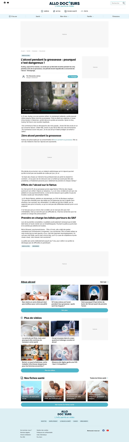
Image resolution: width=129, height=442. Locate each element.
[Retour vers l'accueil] (64, 4)
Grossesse (34, 51)
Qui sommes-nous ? (26, 430)
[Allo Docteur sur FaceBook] (5, 3)
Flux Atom (39, 437)
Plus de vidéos (33, 317)
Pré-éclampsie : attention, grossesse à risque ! (97, 396)
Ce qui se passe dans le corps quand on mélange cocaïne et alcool (63, 340)
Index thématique (42, 435)
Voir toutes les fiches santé (64, 405)
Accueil (23, 51)
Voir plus (64, 310)
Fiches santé (72, 11)
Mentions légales (25, 432)
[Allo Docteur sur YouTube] (108, 430)
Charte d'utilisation (25, 435)
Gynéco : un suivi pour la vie (30, 397)
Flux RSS (22, 437)
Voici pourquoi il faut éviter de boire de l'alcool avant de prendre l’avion (94, 304)
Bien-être (63, 16)
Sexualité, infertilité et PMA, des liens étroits (53, 397)
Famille (89, 16)
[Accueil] (64, 414)
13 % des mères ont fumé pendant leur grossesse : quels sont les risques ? (63, 304)
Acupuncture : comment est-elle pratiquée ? (74, 396)
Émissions (116, 16)
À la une (14, 16)
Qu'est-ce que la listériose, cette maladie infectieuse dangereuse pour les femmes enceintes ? (34, 364)
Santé (38, 16)
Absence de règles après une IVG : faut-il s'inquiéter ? (64, 363)
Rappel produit (53, 421)
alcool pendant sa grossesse (62, 140)
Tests (86, 11)
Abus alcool (42, 51)
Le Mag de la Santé (65, 421)
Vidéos (46, 11)
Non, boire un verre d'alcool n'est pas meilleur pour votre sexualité (34, 303)
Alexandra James (34, 76)
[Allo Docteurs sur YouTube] (8, 3)
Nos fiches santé (34, 378)
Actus (58, 11)
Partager (74, 76)
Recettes (43, 421)
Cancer (75, 421)
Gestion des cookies (42, 430)
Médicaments (84, 421)
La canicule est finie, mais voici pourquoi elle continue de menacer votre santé (34, 340)
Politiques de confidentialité (44, 432)
